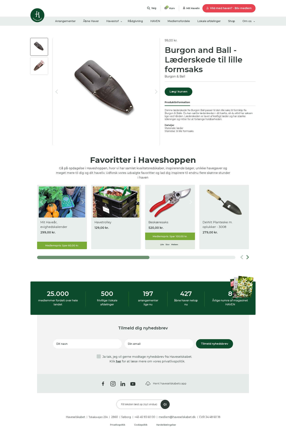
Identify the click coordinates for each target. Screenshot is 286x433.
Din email (134, 343)
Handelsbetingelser (166, 425)
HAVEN (155, 21)
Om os (247, 21)
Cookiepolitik (141, 425)
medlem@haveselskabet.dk (177, 417)
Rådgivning (135, 21)
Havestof (112, 21)
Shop (231, 21)
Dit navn (62, 343)
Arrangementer (65, 21)
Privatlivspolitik (118, 425)
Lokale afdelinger (209, 21)
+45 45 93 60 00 (145, 417)
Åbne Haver (91, 21)
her (118, 361)
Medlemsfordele (178, 21)
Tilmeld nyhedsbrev (214, 343)
